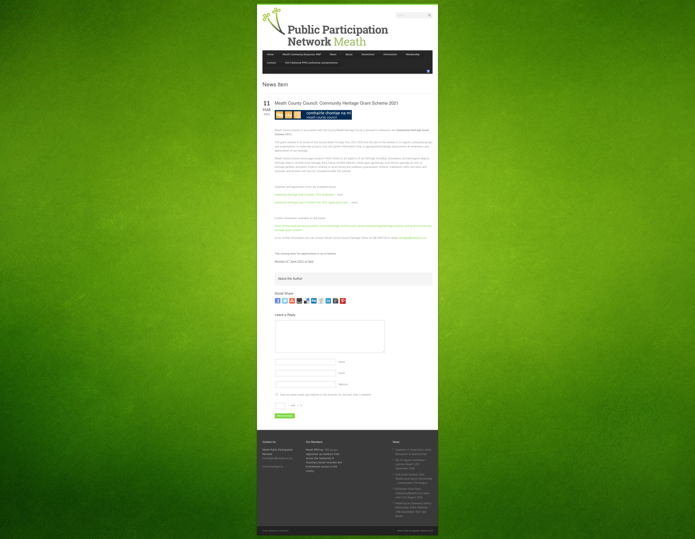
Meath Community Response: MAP (302, 54)
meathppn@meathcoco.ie (277, 458)
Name (341, 362)
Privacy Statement (270, 530)
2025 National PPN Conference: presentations (311, 62)
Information (390, 54)
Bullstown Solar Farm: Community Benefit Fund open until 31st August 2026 (412, 493)
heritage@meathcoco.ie (412, 238)
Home (270, 54)
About (349, 54)
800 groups (331, 449)
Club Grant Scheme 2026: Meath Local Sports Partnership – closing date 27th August (413, 479)
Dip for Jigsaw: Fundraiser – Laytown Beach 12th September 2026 (411, 464)
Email (341, 373)
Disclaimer (284, 530)
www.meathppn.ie (272, 466)
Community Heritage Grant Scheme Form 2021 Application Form (311, 202)
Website (343, 384)
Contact (271, 62)
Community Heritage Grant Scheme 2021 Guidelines (304, 194)
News (333, 54)
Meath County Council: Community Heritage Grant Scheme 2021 (336, 103)
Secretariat (368, 54)
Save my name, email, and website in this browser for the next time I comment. (326, 394)
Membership (413, 54)
